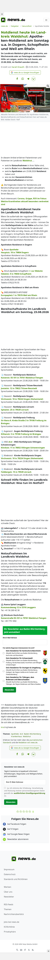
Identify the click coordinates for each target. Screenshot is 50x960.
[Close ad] (2, 14)
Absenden (9, 689)
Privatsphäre (10, 931)
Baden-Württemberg (32, 734)
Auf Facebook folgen (16, 824)
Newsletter (9, 896)
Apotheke (15, 734)
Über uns (8, 891)
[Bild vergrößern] (48, 86)
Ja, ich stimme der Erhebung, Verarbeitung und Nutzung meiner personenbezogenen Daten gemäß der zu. (24, 792)
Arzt (21, 734)
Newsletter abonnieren (18, 839)
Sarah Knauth (18, 67)
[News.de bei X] (29, 949)
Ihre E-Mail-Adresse (10, 638)
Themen (7, 909)
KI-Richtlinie (9, 926)
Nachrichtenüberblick (14, 914)
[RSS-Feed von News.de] (33, 949)
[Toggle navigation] (46, 20)
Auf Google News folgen (18, 834)
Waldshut (27, 736)
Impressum (9, 869)
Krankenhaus (16, 736)
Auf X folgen (12, 829)
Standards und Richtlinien (16, 879)
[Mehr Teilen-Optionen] (33, 79)
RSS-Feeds (8, 904)
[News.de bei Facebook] (25, 949)
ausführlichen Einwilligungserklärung (29, 793)
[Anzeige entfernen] (48, 951)
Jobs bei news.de (11, 922)
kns (2, 727)
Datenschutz (10, 874)
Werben (7, 887)
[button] (25, 72)
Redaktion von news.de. (28, 742)
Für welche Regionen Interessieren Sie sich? (19, 648)
